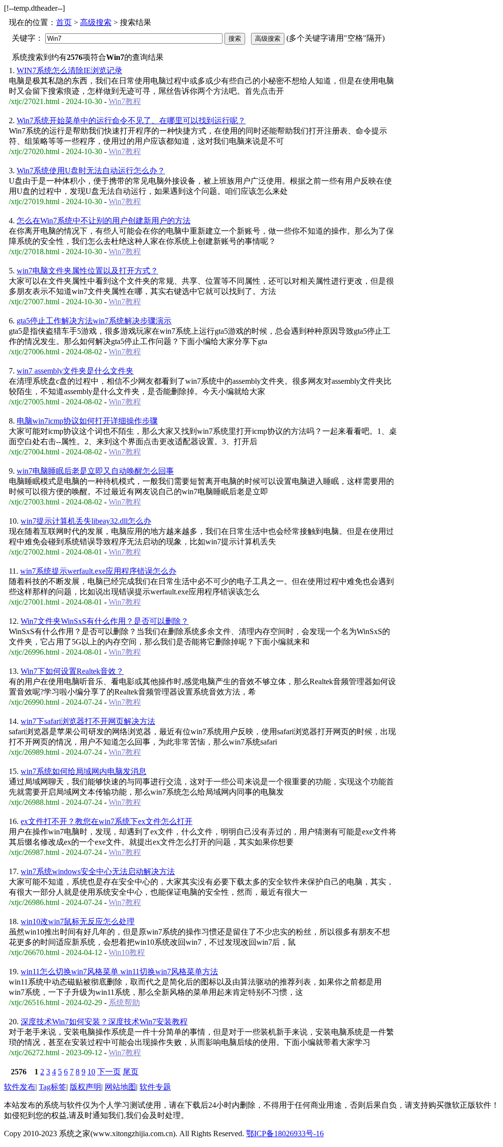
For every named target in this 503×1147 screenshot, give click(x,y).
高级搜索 (96, 22)
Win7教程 (125, 101)
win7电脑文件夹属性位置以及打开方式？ (87, 271)
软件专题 (155, 1087)
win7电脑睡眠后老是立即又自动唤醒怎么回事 (95, 471)
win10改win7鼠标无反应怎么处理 (78, 921)
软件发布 (19, 1087)
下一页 (109, 1071)
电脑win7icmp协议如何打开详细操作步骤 (87, 421)
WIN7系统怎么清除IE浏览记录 (69, 70)
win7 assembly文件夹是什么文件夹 (75, 371)
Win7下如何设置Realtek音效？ (72, 671)
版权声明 (85, 1087)
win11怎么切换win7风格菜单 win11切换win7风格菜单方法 (119, 971)
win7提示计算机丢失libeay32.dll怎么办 (86, 521)
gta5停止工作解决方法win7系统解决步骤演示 (94, 321)
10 (91, 1071)
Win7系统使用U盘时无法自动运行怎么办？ (91, 170)
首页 (64, 22)
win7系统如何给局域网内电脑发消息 (83, 771)
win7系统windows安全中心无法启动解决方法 (98, 871)
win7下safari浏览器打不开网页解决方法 (88, 721)
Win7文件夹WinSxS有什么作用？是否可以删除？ (105, 621)
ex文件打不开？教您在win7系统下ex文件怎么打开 (107, 821)
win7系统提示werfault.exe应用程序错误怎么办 (98, 571)
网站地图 (120, 1087)
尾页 (131, 1071)
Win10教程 (127, 952)
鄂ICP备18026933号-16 (285, 1133)
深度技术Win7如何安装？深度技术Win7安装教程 (104, 1021)
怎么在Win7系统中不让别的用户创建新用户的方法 (104, 220)
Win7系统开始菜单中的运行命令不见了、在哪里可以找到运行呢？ (131, 120)
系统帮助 (124, 1002)
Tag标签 (52, 1087)
